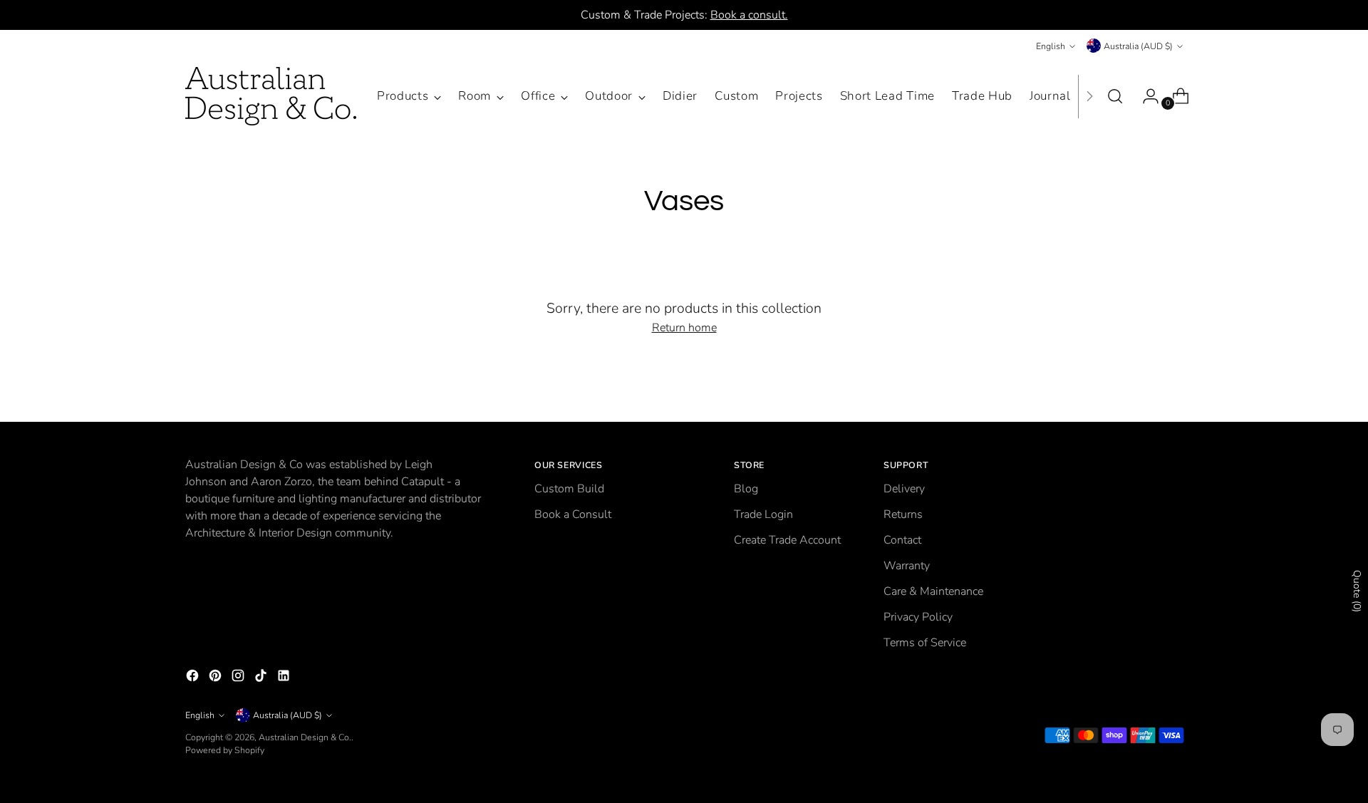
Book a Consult (572, 514)
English (1050, 46)
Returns (903, 514)
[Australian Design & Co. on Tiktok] (262, 678)
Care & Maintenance (933, 591)
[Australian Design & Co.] (270, 96)
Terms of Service (925, 643)
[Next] (1089, 96)
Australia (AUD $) (1138, 46)
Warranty (907, 566)
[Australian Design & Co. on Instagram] (239, 678)
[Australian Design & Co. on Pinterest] (216, 678)
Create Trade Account (787, 540)
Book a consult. (749, 15)
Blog (746, 489)
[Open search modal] (1115, 96)
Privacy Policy (918, 617)
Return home (684, 328)
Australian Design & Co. (305, 737)
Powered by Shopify (224, 750)
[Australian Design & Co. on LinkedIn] (285, 678)
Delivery (904, 489)
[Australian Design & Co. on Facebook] (193, 678)
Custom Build (569, 489)
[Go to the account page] (1145, 96)
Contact (902, 540)
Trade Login (763, 514)
